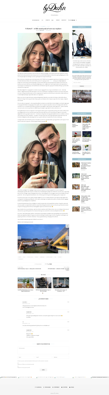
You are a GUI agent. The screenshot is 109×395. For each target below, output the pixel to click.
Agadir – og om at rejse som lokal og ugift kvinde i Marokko (76, 140)
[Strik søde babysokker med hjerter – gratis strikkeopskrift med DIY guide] (76, 186)
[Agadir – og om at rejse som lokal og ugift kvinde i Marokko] (76, 134)
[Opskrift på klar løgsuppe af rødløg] (76, 148)
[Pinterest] (71, 20)
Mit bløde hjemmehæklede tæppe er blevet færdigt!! (43, 290)
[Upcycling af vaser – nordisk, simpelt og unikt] (86, 148)
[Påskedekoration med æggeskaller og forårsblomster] (86, 134)
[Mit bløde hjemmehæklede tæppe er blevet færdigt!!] (43, 282)
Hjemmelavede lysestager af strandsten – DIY (61, 290)
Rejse (52, 20)
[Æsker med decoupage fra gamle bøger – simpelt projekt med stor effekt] (76, 175)
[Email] (74, 20)
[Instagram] (69, 20)
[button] (19, 285)
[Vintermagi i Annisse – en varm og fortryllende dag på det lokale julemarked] (76, 164)
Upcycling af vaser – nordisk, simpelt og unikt (86, 153)
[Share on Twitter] (48, 264)
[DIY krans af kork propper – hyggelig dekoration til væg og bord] (76, 209)
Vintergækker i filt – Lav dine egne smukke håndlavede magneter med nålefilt (86, 127)
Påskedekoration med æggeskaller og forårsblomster (86, 140)
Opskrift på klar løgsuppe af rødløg (76, 153)
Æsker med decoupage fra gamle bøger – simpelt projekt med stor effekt (86, 176)
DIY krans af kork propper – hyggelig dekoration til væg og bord (86, 209)
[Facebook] (68, 20)
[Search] (76, 20)
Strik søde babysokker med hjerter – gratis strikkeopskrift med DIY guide (85, 187)
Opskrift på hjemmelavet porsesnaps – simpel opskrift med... (26, 290)
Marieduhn (42, 30)
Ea (23, 321)
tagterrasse (20, 259)
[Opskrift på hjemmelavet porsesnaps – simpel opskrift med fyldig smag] (26, 282)
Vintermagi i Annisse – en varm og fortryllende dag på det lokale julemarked (86, 165)
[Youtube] (72, 20)
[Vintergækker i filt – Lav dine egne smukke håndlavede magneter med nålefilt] (86, 120)
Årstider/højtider (35, 20)
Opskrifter (48, 20)
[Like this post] (45, 264)
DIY (42, 20)
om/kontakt (63, 20)
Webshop (58, 20)
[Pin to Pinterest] (49, 264)
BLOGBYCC (25, 302)
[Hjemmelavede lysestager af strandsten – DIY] (61, 282)
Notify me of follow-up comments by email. (26, 364)
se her (51, 80)
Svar (68, 321)
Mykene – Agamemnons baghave (75, 125)
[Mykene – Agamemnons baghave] (76, 120)
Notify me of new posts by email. (24, 367)
